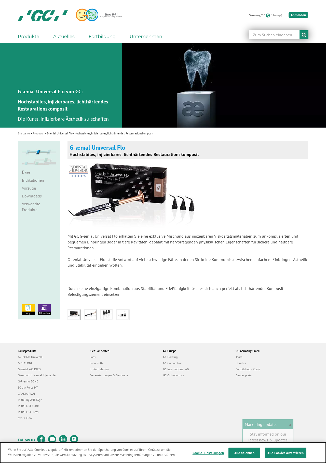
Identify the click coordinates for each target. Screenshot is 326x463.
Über (26, 172)
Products (38, 133)
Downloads (32, 195)
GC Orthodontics (173, 375)
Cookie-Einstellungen (208, 453)
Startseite (24, 133)
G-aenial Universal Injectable (37, 375)
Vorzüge (29, 188)
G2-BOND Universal (31, 357)
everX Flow (25, 418)
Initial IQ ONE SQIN (30, 400)
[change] (276, 15)
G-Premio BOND (28, 381)
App (28, 313)
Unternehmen (99, 369)
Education (44, 313)
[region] (163, 452)
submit (304, 34)
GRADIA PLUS (26, 393)
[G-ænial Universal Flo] (75, 313)
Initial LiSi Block (28, 406)
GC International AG (176, 369)
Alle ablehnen (244, 453)
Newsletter (97, 363)
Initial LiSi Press (28, 412)
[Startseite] (42, 15)
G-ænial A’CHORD (29, 369)
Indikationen (33, 180)
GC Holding (170, 357)
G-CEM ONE (25, 363)
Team (239, 357)
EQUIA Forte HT (28, 387)
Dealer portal (244, 375)
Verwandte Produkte (31, 206)
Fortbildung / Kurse (248, 369)
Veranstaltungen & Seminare (109, 375)
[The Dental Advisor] (79, 169)
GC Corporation (172, 363)
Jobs (93, 357)
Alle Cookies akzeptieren (285, 453)
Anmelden (298, 15)
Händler (241, 363)
